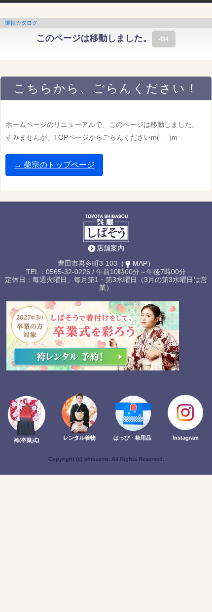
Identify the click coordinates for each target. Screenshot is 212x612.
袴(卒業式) (26, 440)
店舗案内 (110, 248)
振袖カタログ (21, 23)
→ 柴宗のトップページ (54, 165)
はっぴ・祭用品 (132, 438)
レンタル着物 (79, 438)
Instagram (186, 438)
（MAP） (135, 263)
